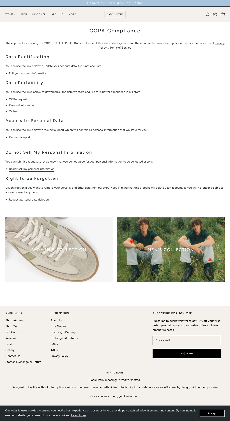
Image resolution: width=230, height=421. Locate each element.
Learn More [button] (78, 415)
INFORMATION (60, 313)
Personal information (22, 105)
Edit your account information (28, 73)
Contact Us (12, 356)
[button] (207, 14)
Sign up (186, 353)
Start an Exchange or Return (23, 362)
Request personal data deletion (29, 199)
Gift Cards (12, 332)
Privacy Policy (59, 356)
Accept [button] (212, 413)
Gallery (9, 350)
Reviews (10, 338)
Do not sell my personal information (31, 169)
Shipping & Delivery (63, 332)
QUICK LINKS (13, 313)
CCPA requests (19, 99)
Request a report (19, 137)
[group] (115, 3)
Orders (13, 111)
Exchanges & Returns (64, 338)
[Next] (224, 3)
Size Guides (58, 326)
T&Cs (54, 350)
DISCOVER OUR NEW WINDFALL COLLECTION (115, 3)
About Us (57, 320)
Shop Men (12, 326)
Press (8, 344)
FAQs (54, 344)
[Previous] (6, 3)
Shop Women (14, 320)
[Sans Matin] (115, 14)
